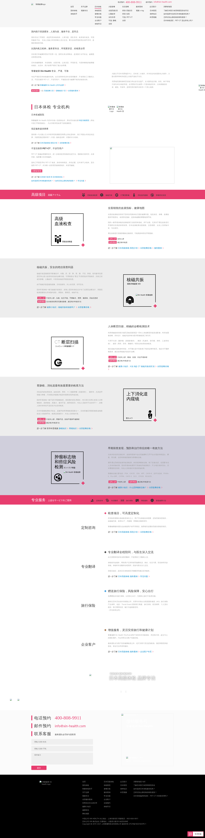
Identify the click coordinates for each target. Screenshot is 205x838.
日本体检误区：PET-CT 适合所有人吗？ (178, 20)
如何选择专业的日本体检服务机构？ (177, 14)
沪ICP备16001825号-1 (137, 824)
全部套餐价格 (65, 143)
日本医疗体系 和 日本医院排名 (51, 177)
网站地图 (85, 814)
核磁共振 (109, 195)
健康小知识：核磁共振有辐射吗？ (61, 307)
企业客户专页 (146, 651)
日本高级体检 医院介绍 (48, 143)
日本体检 (98, 7)
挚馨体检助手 (87, 789)
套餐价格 (98, 14)
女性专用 (112, 17)
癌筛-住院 (126, 14)
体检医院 (98, 10)
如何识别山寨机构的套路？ (65, 181)
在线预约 (107, 803)
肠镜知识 (62, 428)
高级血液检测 (92, 195)
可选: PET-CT (127, 17)
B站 (128, 692)
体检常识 (98, 24)
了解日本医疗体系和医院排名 (144, 785)
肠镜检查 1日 (61, 91)
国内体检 (74, 10)
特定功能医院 (84, 120)
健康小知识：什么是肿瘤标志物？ (132, 487)
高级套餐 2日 (49, 91)
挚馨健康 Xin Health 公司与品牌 (52, 85)
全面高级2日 (113, 10)
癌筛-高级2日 (127, 10)
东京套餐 (125, 7)
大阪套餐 (111, 7)
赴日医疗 (153, 7)
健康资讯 (85, 810)
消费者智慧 (167, 7)
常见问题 (98, 17)
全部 (110, 24)
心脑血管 (112, 14)
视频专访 (84, 10)
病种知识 (153, 14)
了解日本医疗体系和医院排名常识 (176, 10)
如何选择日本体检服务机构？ (42, 181)
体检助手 (74, 14)
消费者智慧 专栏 (139, 782)
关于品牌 (84, 7)
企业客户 (98, 20)
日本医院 (153, 10)
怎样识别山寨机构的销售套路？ (175, 17)
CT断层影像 (125, 195)
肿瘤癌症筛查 (161, 195)
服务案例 (139, 7)
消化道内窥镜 (143, 195)
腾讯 (123, 692)
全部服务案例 (73, 91)
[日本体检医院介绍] (142, 183)
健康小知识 (86, 806)
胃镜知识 (73, 428)
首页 (72, 7)
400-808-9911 (134, 2)
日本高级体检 (109, 782)
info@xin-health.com (163, 2)
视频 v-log (140, 10)
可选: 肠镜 (112, 20)
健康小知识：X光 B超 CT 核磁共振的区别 (136, 366)
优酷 (118, 692)
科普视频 (153, 17)
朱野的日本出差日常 (89, 803)
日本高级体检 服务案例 (128, 576)
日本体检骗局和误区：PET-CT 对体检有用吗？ (150, 796)
